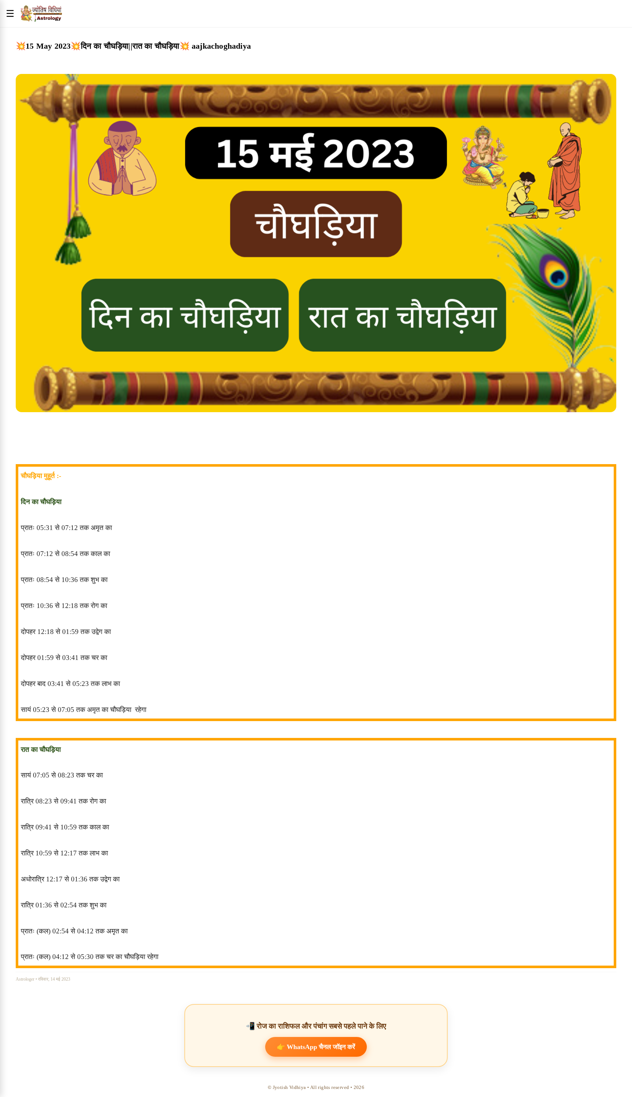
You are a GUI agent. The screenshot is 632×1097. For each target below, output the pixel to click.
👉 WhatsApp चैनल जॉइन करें (316, 1047)
